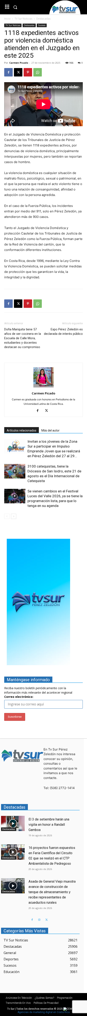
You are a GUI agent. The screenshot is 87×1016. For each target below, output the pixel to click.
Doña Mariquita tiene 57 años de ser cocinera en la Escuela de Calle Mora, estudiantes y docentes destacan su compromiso (22, 338)
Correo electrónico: (18, 697)
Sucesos (41, 25)
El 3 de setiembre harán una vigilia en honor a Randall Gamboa (49, 824)
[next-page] (13, 516)
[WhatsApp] (37, 72)
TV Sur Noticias (23, 18)
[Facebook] (8, 72)
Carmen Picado (18, 62)
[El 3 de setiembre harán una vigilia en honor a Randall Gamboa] (13, 823)
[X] (18, 72)
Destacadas (43, 18)
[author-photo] (43, 387)
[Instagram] (39, 919)
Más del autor (50, 430)
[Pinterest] (28, 72)
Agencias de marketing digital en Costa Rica (44, 1012)
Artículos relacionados (21, 430)
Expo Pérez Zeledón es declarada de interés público (63, 331)
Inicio (7, 18)
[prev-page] (7, 516)
